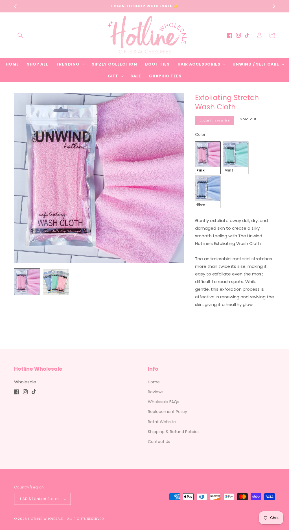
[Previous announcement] (15, 6)
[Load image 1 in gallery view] (27, 282)
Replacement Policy (167, 411)
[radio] (208, 157)
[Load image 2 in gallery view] (56, 282)
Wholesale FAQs (163, 402)
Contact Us (159, 441)
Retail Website (162, 422)
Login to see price (215, 120)
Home (154, 382)
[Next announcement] (274, 6)
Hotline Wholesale (45, 518)
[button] (20, 35)
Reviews (155, 392)
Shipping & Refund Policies (174, 432)
